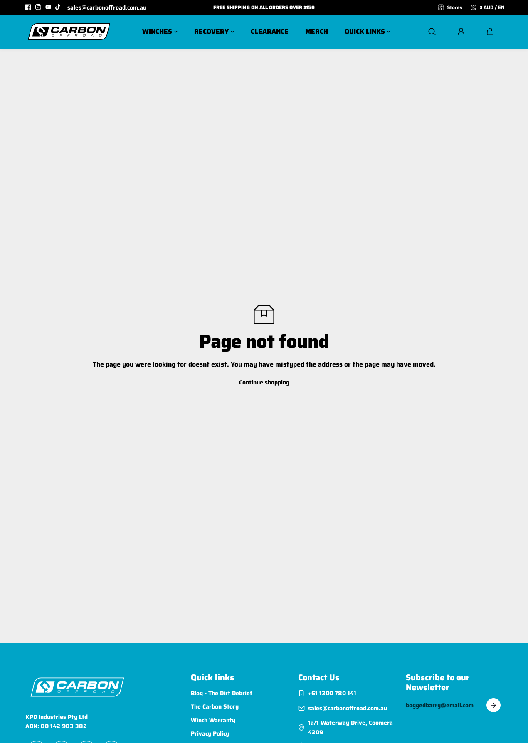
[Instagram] (38, 7)
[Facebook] (28, 7)
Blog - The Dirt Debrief (221, 693)
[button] (490, 31)
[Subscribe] (493, 705)
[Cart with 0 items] (490, 31)
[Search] (432, 31)
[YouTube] (48, 7)
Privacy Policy (210, 733)
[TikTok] (58, 7)
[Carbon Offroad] (69, 31)
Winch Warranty (213, 720)
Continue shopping (264, 382)
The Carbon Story (215, 706)
